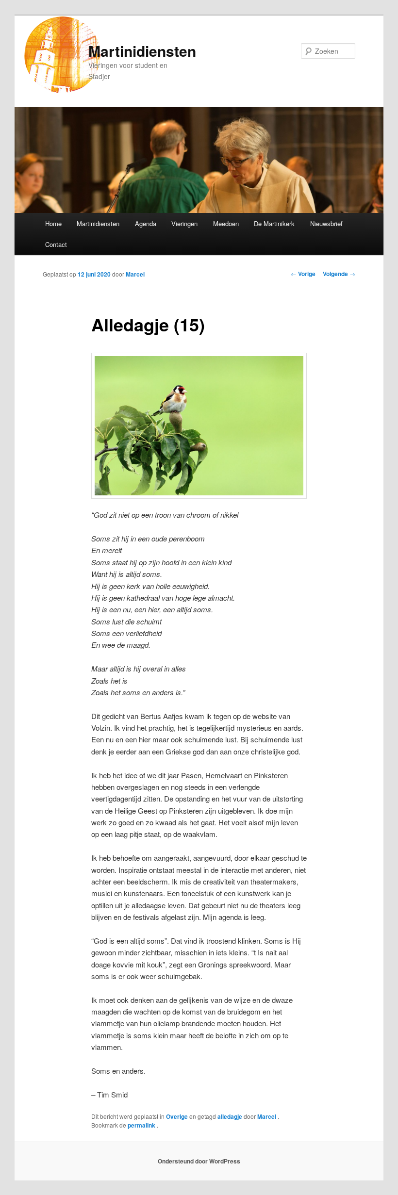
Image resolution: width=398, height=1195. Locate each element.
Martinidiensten (142, 50)
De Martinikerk (274, 223)
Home (53, 223)
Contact (56, 244)
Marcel (135, 274)
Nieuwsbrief (326, 223)
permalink (142, 1125)
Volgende (339, 273)
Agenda (145, 223)
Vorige (303, 273)
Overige (177, 1116)
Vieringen (184, 223)
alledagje (229, 1116)
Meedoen (226, 223)
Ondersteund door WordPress (199, 1161)
